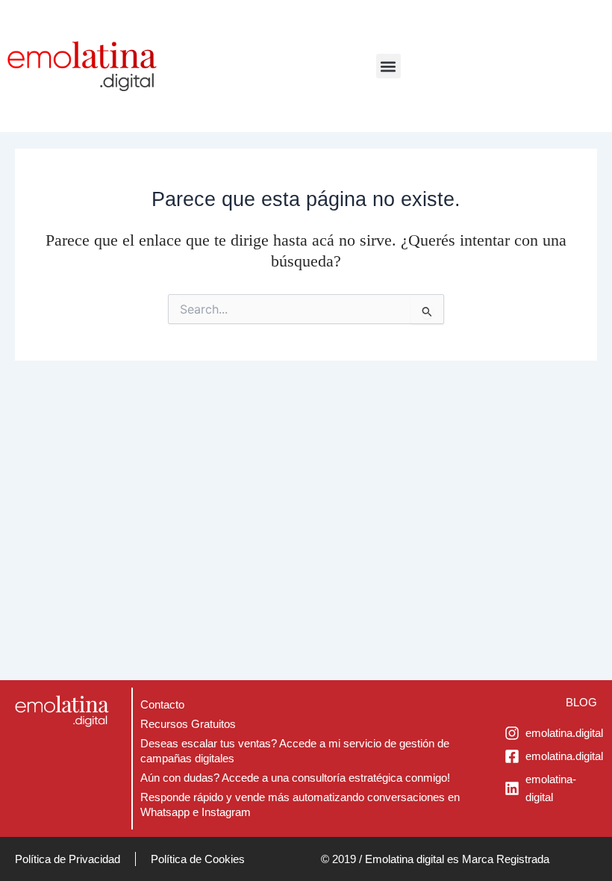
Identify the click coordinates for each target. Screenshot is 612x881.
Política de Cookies (198, 859)
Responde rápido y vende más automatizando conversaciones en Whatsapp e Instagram (300, 804)
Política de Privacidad (67, 859)
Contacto (162, 705)
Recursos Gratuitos (188, 724)
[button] (388, 66)
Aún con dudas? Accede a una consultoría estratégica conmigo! (295, 778)
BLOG (581, 702)
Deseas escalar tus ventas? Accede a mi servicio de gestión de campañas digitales (294, 751)
